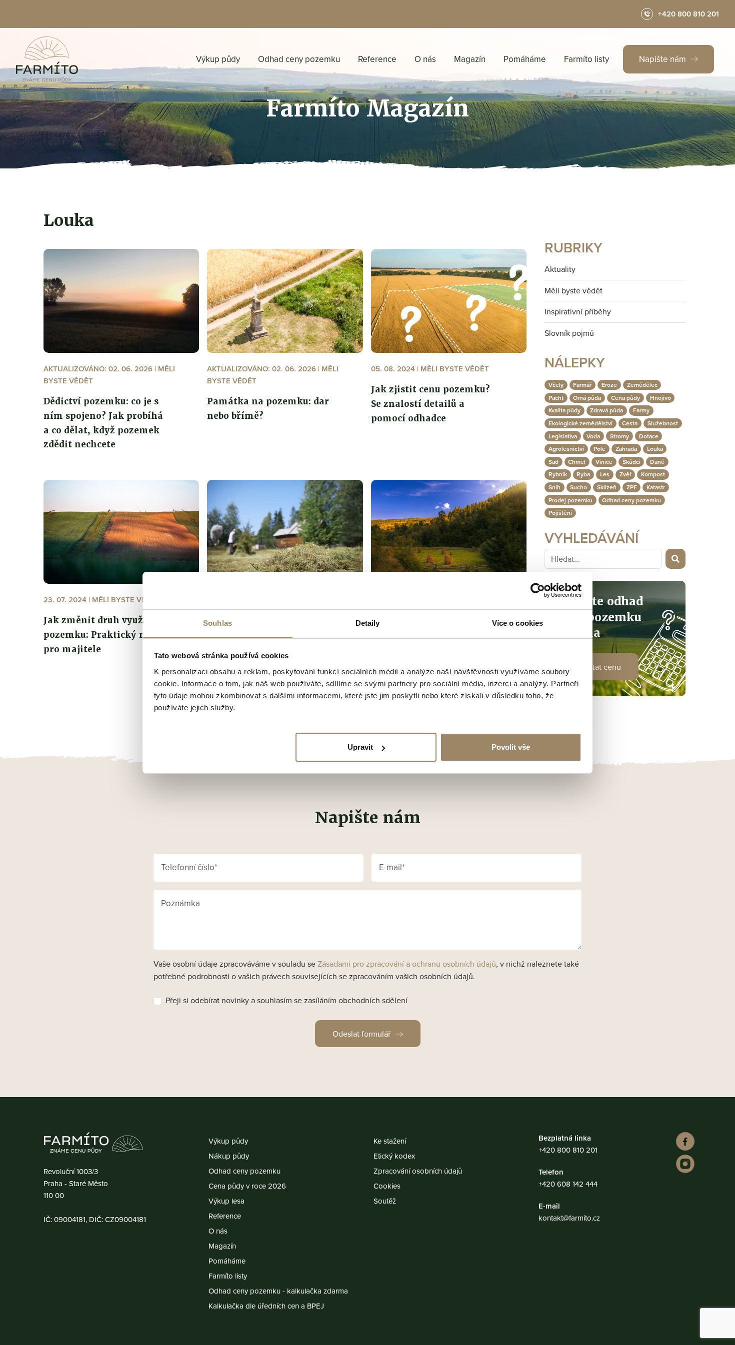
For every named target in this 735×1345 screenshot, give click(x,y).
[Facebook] (684, 1141)
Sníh (554, 487)
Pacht (556, 397)
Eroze (609, 384)
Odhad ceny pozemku (299, 59)
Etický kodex (394, 1156)
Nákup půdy (228, 1156)
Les (605, 474)
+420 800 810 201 (568, 1150)
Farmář (582, 384)
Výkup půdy (218, 59)
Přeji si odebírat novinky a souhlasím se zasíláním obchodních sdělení (287, 1000)
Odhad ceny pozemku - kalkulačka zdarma (278, 1291)
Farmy (641, 410)
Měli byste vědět (573, 290)
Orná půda (587, 397)
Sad (553, 461)
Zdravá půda (606, 410)
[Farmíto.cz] (47, 59)
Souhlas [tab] (217, 623)
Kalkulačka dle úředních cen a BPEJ (266, 1306)
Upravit (360, 747)
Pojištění (560, 512)
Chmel (577, 461)
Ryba (583, 474)
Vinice (604, 461)
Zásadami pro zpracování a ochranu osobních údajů (407, 963)
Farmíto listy (586, 59)
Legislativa (562, 436)
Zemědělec (642, 384)
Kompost (653, 474)
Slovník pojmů (569, 332)
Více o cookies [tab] (517, 623)
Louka (655, 448)
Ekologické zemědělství (580, 423)
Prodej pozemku (570, 500)
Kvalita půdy (564, 410)
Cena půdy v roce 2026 (247, 1186)
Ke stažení (390, 1141)
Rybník (557, 474)
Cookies (387, 1186)
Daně (657, 461)
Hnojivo (660, 397)
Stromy (619, 436)
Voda (593, 436)
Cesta (630, 423)
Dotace (648, 436)
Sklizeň (606, 487)
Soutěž (385, 1201)
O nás (425, 59)
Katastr (655, 487)
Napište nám (663, 59)
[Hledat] (676, 559)
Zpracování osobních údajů (418, 1171)
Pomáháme (525, 59)
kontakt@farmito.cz (569, 1218)
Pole (600, 448)
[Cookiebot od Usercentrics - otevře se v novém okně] (538, 590)
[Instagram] (684, 1164)
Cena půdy (625, 397)
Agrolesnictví (566, 448)
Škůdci (631, 461)
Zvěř (626, 474)
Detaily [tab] (368, 623)
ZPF (631, 487)
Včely (556, 384)
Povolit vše (511, 747)
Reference (377, 59)
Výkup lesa (226, 1201)
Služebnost (663, 423)
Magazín (470, 59)
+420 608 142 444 (568, 1184)
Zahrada (626, 448)
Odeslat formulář (361, 1033)
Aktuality (560, 268)
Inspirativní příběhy (577, 311)
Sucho (578, 487)
